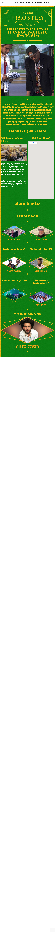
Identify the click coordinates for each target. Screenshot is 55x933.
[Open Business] (33, 3)
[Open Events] (24, 3)
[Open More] (49, 3)
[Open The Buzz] (42, 3)
